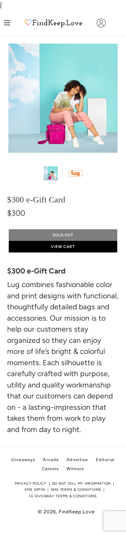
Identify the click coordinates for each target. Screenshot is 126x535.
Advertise (77, 459)
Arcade (51, 459)
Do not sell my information (81, 483)
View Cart (63, 246)
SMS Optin (35, 490)
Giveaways (23, 459)
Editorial (105, 459)
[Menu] (7, 22)
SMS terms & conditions (76, 490)
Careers (50, 468)
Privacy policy (31, 483)
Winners (75, 468)
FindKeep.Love (77, 512)
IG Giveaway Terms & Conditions (63, 496)
